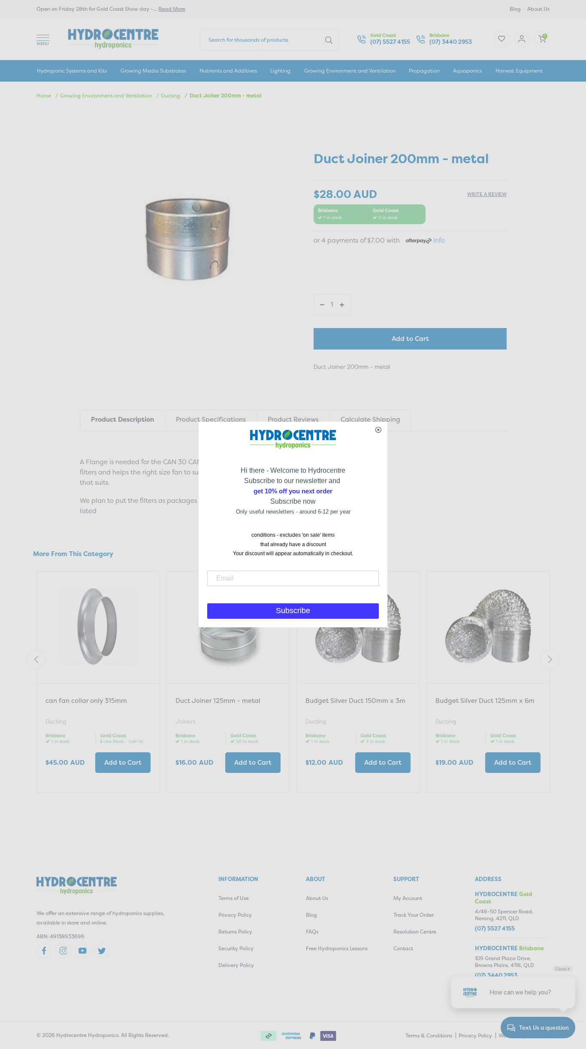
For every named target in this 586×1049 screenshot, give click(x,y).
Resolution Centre (414, 931)
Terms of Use (233, 898)
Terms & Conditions (428, 1035)
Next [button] (549, 659)
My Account (407, 898)
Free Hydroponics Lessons (337, 948)
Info (439, 240)
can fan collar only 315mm (86, 700)
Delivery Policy (236, 965)
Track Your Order (413, 914)
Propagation (424, 70)
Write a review (487, 194)
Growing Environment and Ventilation (350, 70)
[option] (98, 683)
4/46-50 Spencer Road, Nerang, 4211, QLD (504, 915)
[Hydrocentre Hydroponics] (113, 38)
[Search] (328, 39)
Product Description (122, 419)
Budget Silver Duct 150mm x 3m (355, 700)
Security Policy (236, 948)
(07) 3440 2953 (450, 42)
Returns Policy (235, 931)
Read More (171, 8)
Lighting (280, 70)
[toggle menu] (42, 38)
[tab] (122, 420)
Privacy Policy (235, 914)
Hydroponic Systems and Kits (72, 70)
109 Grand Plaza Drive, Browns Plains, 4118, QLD (504, 962)
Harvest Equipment (519, 70)
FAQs (312, 931)
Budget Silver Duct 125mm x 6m (485, 700)
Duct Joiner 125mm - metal (217, 700)
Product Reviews (293, 419)
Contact (403, 948)
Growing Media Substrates (153, 70)
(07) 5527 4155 (390, 42)
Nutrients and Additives (228, 70)
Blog (515, 8)
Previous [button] (36, 659)
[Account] (501, 38)
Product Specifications (211, 419)
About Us (538, 8)
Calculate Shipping (370, 419)
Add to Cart (410, 338)
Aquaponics (467, 70)
